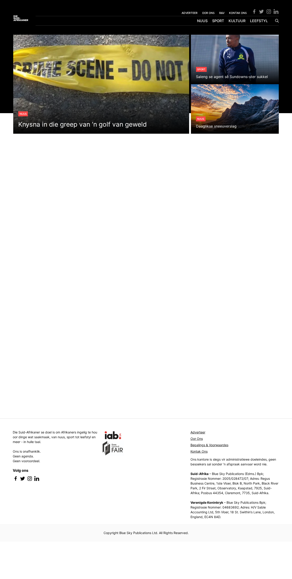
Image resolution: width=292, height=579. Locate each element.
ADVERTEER (190, 13)
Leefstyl (259, 20)
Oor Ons (196, 439)
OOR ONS (208, 13)
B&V (221, 13)
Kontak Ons (199, 451)
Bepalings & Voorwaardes (209, 445)
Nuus (202, 20)
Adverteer (197, 432)
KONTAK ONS (238, 13)
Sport (218, 20)
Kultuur (237, 20)
